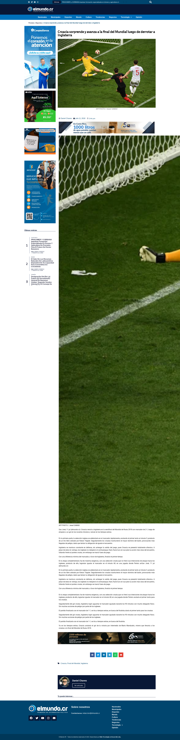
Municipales (55, 17)
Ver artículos (78, 685)
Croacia (63, 663)
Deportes (68, 17)
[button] (150, 2)
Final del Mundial (73, 663)
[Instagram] (37, 2)
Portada (31, 23)
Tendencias (100, 17)
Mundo (79, 17)
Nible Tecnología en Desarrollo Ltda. (110, 737)
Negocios (113, 17)
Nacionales (42, 17)
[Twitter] (31, 2)
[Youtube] (34, 2)
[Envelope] (54, 718)
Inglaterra (84, 663)
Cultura (89, 17)
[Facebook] (29, 2)
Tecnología (125, 17)
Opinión (139, 17)
